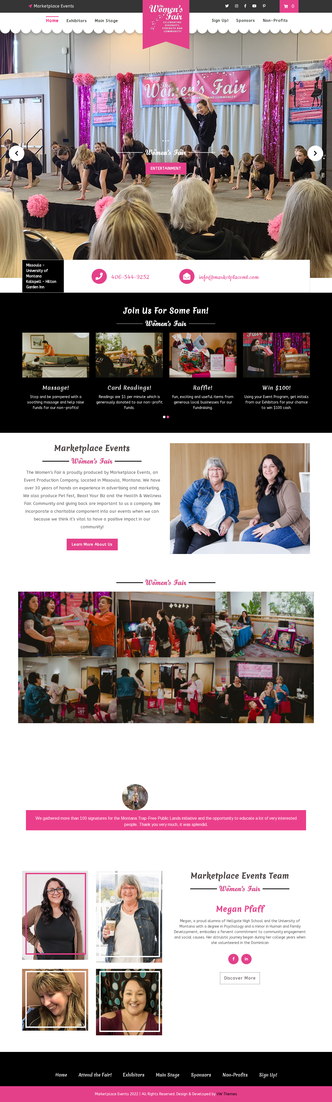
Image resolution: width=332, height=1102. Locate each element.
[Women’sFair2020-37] (264, 624)
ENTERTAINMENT (166, 168)
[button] (16, 153)
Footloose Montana (184, 792)
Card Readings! (129, 388)
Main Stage (106, 20)
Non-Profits (275, 20)
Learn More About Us (92, 544)
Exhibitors (76, 20)
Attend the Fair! (95, 1075)
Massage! (56, 388)
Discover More (240, 978)
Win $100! (276, 388)
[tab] (55, 915)
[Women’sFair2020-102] (67, 624)
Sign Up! (220, 20)
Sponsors (245, 20)
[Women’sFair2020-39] (166, 689)
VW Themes (226, 1094)
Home (52, 20)
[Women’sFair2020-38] (67, 689)
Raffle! (202, 388)
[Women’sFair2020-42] (264, 689)
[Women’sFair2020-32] (166, 624)
